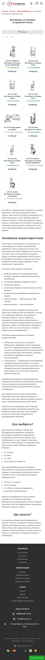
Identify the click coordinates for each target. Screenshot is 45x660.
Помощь (22, 572)
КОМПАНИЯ (22, 548)
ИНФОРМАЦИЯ (22, 568)
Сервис (23, 594)
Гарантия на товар (22, 582)
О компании (22, 553)
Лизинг (22, 591)
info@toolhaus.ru (24, 619)
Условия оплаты (22, 575)
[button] (37, 657)
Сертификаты (22, 559)
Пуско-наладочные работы (22, 601)
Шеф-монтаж (22, 598)
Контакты (22, 556)
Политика (22, 562)
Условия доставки (22, 578)
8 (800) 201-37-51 (23, 614)
